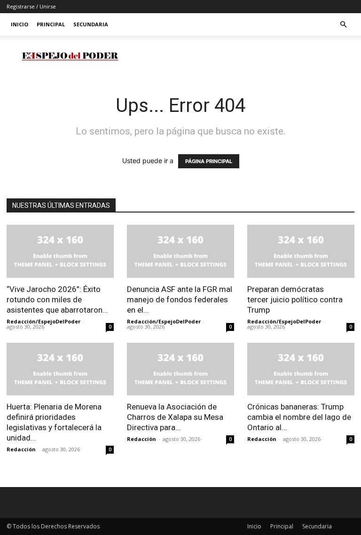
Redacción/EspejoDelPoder (43, 321)
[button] (343, 24)
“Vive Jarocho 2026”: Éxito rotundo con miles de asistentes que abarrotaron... (57, 299)
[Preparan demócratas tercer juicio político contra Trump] (300, 251)
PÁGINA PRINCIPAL (208, 161)
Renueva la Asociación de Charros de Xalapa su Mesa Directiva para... (175, 417)
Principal (51, 24)
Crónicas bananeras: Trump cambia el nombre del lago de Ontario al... (299, 417)
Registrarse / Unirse (31, 6)
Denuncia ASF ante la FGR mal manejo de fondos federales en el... (179, 299)
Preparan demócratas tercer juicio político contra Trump (295, 299)
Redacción (21, 449)
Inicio (19, 24)
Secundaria (90, 24)
